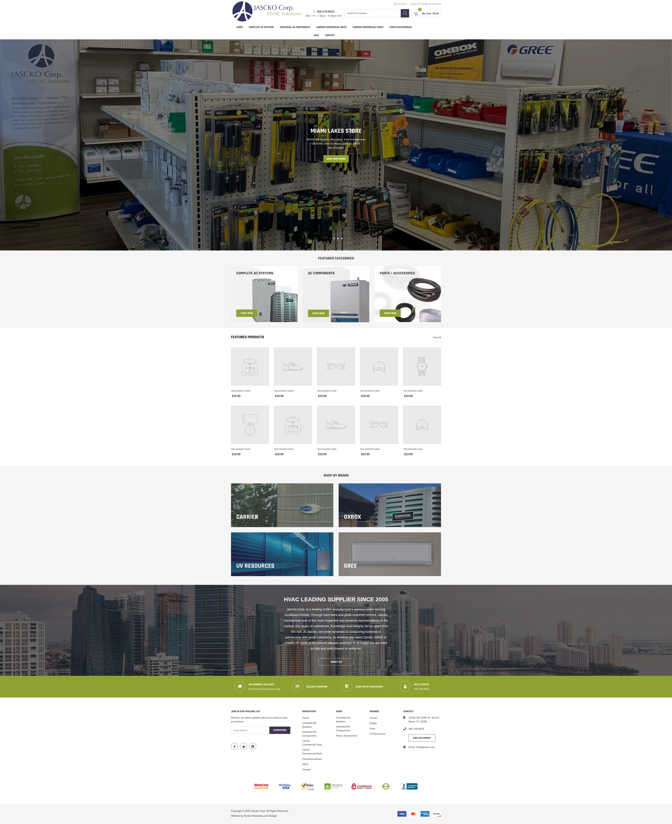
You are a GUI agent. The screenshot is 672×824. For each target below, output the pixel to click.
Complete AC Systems (261, 27)
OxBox (373, 723)
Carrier (247, 517)
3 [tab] (338, 238)
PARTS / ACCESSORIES (397, 273)
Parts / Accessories (346, 735)
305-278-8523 (325, 11)
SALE (316, 35)
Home (240, 27)
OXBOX (352, 517)
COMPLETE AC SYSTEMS (254, 273)
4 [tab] (342, 238)
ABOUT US (336, 662)
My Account (400, 4)
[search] (405, 13)
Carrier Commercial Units (331, 27)
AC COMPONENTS (321, 273)
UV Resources (255, 566)
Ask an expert (422, 738)
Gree (372, 728)
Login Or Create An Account (425, 4)
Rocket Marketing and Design (260, 815)
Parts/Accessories (401, 27)
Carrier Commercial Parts (368, 27)
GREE (350, 566)
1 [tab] (330, 238)
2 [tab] (334, 238)
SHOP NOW (247, 313)
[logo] (266, 11)
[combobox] (372, 13)
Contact (330, 35)
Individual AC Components (295, 27)
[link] (264, 294)
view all (437, 337)
